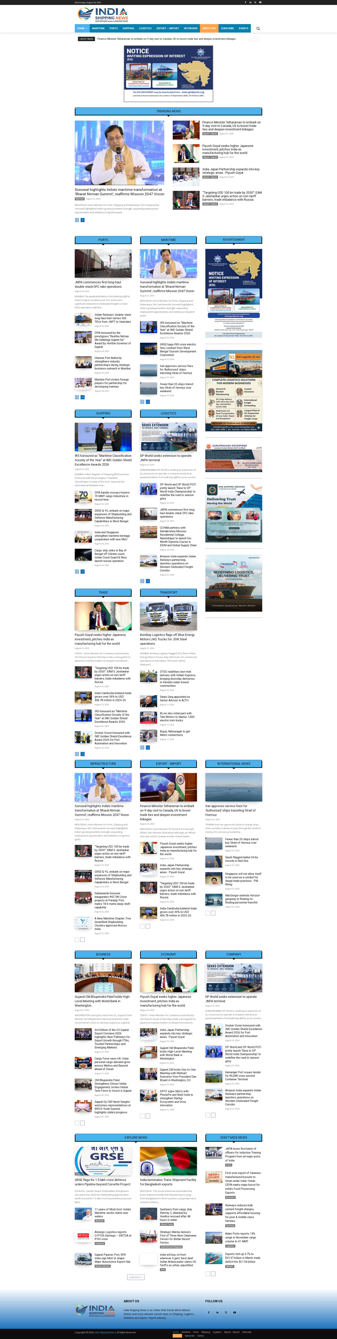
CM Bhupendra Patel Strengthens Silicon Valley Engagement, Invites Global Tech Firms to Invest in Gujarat (113, 1085)
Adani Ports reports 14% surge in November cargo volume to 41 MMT (240, 1237)
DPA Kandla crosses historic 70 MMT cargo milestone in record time (112, 496)
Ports (103, 240)
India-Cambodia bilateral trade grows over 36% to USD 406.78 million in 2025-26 (113, 696)
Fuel (163, 1269)
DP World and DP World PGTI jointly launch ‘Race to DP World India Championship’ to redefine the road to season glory (178, 491)
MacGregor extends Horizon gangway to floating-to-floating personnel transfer (242, 899)
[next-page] (82, 220)
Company (233, 954)
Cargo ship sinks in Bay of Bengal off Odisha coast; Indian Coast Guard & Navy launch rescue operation (111, 556)
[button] (258, 28)
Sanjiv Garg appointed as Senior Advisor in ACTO (175, 698)
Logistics (168, 413)
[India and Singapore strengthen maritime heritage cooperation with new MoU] (83, 537)
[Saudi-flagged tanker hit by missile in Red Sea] (213, 862)
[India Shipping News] (103, 14)
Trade (103, 592)
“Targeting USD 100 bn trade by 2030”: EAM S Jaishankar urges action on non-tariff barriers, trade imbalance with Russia (232, 196)
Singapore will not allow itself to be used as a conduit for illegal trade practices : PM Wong (243, 879)
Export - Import (210, 133)
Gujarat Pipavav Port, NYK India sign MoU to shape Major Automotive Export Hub (112, 1258)
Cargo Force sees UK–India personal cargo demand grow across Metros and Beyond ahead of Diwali (112, 1064)
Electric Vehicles (103, 1266)
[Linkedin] (251, 3)
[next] (257, 39)
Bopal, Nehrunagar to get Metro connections (175, 733)
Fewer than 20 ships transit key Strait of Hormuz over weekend (176, 387)
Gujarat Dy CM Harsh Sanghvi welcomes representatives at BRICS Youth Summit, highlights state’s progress (113, 1107)
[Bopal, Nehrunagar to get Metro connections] (148, 736)
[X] (255, 3)
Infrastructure (103, 763)
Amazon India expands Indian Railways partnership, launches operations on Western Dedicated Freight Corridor (178, 563)
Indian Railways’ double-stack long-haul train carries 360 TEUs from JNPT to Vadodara (113, 318)
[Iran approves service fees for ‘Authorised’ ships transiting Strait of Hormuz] (148, 370)
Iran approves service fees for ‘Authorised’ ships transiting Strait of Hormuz (176, 369)
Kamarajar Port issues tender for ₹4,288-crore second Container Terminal (243, 1076)
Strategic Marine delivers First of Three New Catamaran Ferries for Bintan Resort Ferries (178, 1237)
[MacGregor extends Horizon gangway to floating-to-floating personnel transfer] (213, 900)
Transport (168, 592)
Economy (168, 954)
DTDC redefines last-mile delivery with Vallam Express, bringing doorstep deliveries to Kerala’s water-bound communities (178, 678)
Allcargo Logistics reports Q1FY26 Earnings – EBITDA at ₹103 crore (113, 1235)
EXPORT (229, 1266)
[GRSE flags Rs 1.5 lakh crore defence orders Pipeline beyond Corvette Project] (103, 1161)
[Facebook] (246, 3)
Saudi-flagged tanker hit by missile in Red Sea (241, 859)
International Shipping (171, 1247)
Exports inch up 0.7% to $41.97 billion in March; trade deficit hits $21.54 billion (242, 1258)
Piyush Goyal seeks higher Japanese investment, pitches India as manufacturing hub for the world (154, 38)
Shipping (103, 413)
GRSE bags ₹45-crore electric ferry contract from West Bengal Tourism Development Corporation (178, 350)
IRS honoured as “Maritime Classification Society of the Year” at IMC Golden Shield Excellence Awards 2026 (177, 328)
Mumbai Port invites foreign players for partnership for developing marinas (112, 383)
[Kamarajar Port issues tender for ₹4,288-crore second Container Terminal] (213, 1077)
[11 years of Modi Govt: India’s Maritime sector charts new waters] (83, 1214)
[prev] (251, 39)
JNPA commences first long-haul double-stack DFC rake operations (177, 513)
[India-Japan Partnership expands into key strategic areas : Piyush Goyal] (186, 177)
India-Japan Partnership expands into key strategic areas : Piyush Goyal (231, 171)
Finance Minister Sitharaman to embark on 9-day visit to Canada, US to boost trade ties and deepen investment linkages (231, 125)
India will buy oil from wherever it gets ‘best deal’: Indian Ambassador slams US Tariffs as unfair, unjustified (178, 1260)
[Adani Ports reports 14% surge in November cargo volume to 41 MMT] (213, 1238)
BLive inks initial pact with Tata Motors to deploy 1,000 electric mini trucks (177, 717)
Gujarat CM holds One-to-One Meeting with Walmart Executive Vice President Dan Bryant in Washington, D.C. (178, 1075)
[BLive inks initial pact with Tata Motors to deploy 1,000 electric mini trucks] (148, 718)
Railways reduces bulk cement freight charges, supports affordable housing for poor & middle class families (242, 1213)
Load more (134, 1277)
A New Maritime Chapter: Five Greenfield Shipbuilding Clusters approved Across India (113, 924)
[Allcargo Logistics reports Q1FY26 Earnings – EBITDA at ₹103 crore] (83, 1236)
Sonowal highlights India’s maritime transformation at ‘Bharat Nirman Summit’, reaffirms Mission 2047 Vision (119, 192)
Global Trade (167, 1224)
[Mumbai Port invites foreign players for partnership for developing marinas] (83, 384)
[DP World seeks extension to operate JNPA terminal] (168, 437)
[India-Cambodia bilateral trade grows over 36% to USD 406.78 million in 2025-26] (83, 697)
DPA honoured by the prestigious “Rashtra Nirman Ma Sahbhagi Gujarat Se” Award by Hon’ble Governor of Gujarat (113, 340)
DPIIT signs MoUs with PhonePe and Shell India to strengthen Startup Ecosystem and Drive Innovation (176, 1098)
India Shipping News (104, 1332)
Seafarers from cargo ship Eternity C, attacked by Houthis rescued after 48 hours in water (176, 1215)
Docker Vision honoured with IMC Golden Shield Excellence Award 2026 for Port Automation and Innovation (113, 738)
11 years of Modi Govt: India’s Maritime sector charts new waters (113, 1213)
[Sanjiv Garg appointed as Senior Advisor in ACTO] (148, 701)
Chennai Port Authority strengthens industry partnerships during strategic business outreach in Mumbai (113, 363)
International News (233, 763)
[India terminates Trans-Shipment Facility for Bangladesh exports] (168, 1161)
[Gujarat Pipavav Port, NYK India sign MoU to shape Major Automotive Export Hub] (83, 1259)
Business (103, 954)
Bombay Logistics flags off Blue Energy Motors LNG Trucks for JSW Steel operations (167, 639)
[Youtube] (260, 3)
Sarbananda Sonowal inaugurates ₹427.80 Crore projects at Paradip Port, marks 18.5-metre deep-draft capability (112, 900)
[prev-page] (77, 220)
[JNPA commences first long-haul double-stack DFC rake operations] (103, 263)
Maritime (80, 199)
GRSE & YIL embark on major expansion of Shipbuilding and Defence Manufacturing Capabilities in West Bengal (113, 516)
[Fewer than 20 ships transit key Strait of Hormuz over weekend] (148, 388)
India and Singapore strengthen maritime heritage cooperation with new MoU (112, 536)
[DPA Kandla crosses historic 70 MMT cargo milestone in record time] (83, 497)
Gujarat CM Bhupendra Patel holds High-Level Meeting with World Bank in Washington (102, 1001)
